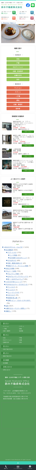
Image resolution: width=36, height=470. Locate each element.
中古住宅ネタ (12, 260)
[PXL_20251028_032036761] (18, 42)
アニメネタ (11, 287)
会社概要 (5, 363)
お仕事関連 (9, 250)
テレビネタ (11, 290)
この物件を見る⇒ (28, 132)
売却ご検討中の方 (8, 349)
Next (13, 23)
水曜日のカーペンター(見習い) (16, 308)
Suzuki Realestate (16, 459)
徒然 (7, 306)
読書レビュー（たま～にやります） (19, 300)
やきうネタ (11, 295)
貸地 (18, 100)
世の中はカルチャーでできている (17, 284)
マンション (18, 88)
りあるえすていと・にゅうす (13, 247)
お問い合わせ (6, 370)
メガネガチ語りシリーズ (14, 282)
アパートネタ (12, 252)
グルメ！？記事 (11, 271)
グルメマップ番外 (13, 274)
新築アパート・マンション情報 (18, 266)
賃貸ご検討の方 (7, 356)
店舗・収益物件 (18, 71)
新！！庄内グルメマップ (16, 279)
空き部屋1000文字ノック (18, 258)
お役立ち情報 (10, 268)
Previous (5, 23)
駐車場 (18, 108)
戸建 (18, 63)
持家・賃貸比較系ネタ (15, 263)
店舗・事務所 (18, 104)
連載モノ (8, 311)
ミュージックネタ (13, 292)
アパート (18, 92)
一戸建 (18, 96)
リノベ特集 (13, 255)
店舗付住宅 (18, 75)
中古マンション (18, 67)
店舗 (20, 340)
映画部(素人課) (13, 298)
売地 (18, 59)
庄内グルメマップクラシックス (18, 276)
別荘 (18, 79)
